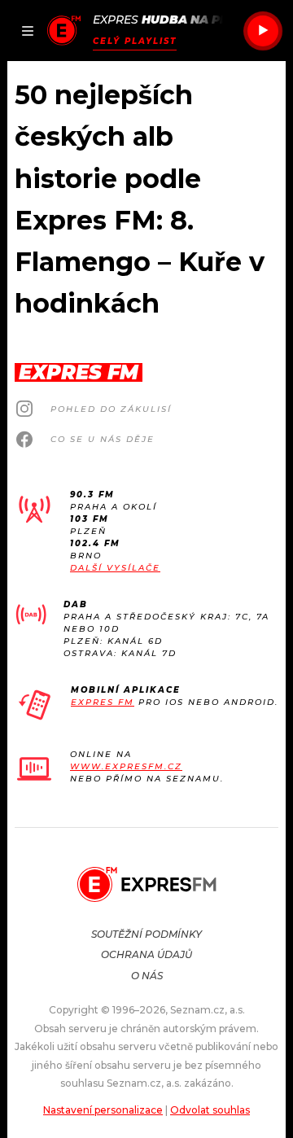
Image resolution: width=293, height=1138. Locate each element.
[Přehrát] (262, 30)
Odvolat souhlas (210, 1110)
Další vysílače (115, 567)
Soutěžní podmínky (146, 934)
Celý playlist (135, 41)
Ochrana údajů (146, 954)
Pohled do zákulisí (111, 409)
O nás (147, 975)
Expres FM (102, 702)
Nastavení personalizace (103, 1110)
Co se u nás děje (102, 439)
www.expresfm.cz (126, 766)
